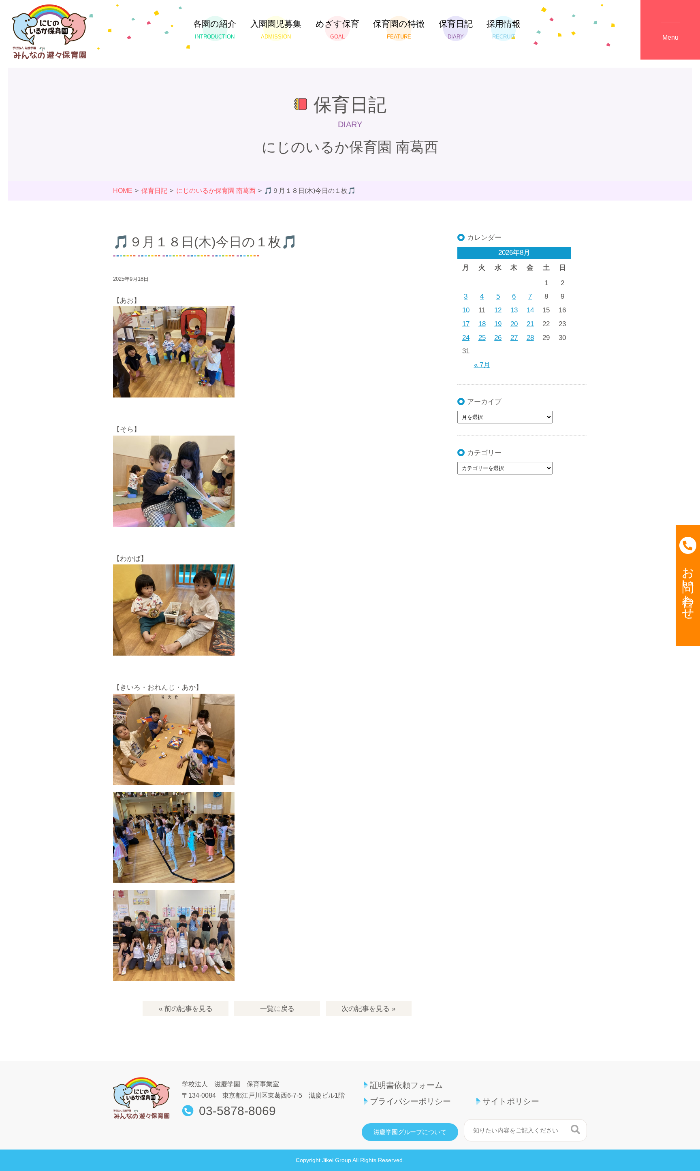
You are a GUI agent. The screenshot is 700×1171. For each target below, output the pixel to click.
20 (514, 324)
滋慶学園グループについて (409, 1132)
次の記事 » (368, 1009)
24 (466, 338)
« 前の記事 (186, 1009)
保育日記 (456, 29)
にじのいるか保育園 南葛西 (216, 190)
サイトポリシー (510, 1101)
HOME (122, 190)
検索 (575, 1129)
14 (530, 310)
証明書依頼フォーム (406, 1085)
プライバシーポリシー (410, 1101)
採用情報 (504, 29)
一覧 (277, 1009)
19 (498, 324)
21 (530, 324)
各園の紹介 (214, 29)
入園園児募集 (275, 29)
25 (482, 338)
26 (498, 338)
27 (514, 338)
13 (514, 310)
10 (466, 310)
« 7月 (482, 365)
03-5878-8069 (237, 1111)
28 (530, 338)
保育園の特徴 (399, 29)
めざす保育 (337, 29)
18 (482, 324)
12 (498, 310)
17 (466, 324)
